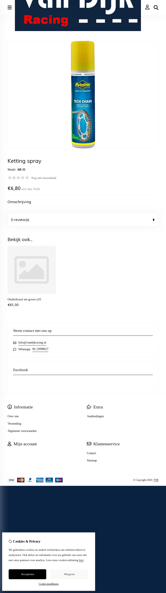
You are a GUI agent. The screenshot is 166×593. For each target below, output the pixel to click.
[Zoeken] (156, 7)
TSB (156, 480)
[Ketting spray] (83, 147)
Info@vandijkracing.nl (32, 342)
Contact (91, 453)
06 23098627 (40, 349)
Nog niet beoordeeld (43, 178)
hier (81, 560)
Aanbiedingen (95, 416)
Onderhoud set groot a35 (24, 299)
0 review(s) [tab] (20, 219)
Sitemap (92, 460)
